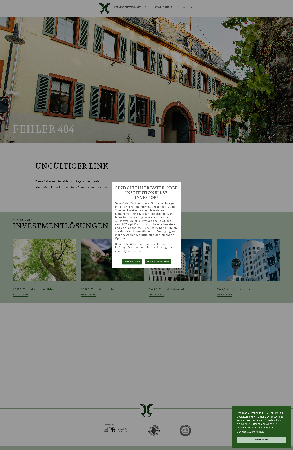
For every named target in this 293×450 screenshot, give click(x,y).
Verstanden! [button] (261, 439)
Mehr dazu (258, 431)
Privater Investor (132, 261)
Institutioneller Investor (157, 261)
